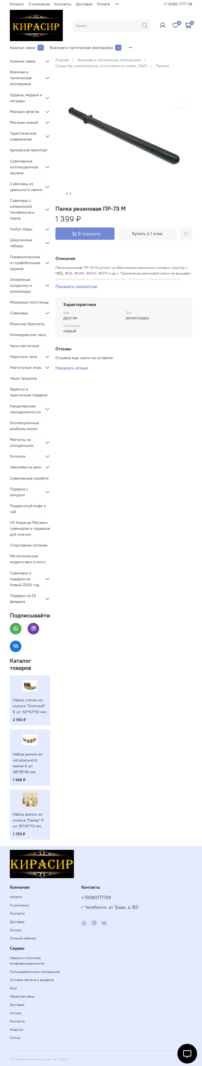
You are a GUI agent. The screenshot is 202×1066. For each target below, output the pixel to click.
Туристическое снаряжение (23, 136)
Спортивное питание (29, 545)
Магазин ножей (24, 122)
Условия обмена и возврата (32, 980)
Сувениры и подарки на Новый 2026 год (24, 578)
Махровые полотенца (29, 302)
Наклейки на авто (25, 467)
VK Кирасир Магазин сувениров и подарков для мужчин (30, 528)
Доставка (84, 3)
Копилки (17, 456)
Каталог (17, 3)
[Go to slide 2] (70, 193)
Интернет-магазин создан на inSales (39, 1059)
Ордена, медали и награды (26, 97)
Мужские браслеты (27, 323)
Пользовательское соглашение (35, 971)
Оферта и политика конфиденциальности (27, 961)
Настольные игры (26, 367)
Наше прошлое (23, 378)
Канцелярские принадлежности (25, 409)
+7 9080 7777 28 (177, 3)
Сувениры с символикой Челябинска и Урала (22, 209)
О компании (39, 3)
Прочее (162, 65)
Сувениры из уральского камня (26, 186)
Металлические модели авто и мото (28, 558)
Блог (13, 988)
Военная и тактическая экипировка (81, 47)
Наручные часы (23, 356)
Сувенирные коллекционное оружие (24, 167)
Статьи (15, 1037)
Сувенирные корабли (29, 478)
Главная (62, 59)
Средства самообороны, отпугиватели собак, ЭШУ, (101, 65)
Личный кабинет (23, 938)
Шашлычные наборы (21, 242)
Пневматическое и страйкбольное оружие (25, 262)
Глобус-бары (21, 228)
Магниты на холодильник (22, 442)
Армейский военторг (29, 149)
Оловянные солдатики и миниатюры (21, 285)
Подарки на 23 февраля (23, 598)
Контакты (62, 3)
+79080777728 (96, 897)
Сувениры (19, 312)
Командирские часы (28, 334)
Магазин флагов (24, 111)
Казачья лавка (22, 47)
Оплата (103, 3)
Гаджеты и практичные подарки (28, 392)
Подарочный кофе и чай (28, 508)
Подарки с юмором (19, 491)
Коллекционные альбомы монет (24, 425)
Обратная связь (22, 996)
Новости (16, 1029)
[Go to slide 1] (67, 193)
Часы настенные (24, 345)
